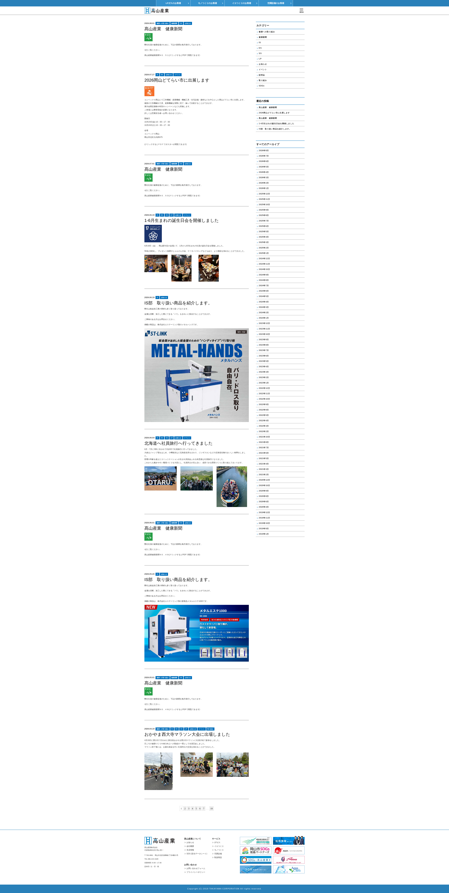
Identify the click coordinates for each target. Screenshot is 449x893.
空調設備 (218, 854)
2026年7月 (264, 156)
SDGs (261, 86)
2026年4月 (264, 172)
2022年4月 (264, 421)
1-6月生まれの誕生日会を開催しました (181, 220)
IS (157, 75)
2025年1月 (264, 253)
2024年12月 (264, 259)
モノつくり (219, 850)
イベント (178, 75)
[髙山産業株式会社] (159, 840)
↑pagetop (440, 878)
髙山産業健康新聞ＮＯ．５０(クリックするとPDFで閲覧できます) (172, 196)
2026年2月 (264, 183)
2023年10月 (264, 334)
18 (211, 808)
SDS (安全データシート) (196, 854)
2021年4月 (264, 464)
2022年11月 (264, 394)
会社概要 (190, 846)
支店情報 (190, 850)
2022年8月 (264, 410)
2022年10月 (264, 399)
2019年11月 (264, 518)
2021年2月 (264, 475)
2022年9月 (264, 404)
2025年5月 (264, 232)
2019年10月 (264, 523)
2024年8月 (264, 280)
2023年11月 (264, 329)
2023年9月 (264, 340)
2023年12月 (264, 323)
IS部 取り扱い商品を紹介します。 (178, 303)
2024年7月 (264, 286)
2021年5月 (264, 458)
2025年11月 (264, 199)
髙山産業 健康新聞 (165, 28)
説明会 (262, 75)
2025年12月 (264, 194)
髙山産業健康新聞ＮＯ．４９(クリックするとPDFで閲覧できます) (172, 555)
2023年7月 (264, 350)
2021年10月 (264, 437)
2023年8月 (264, 345)
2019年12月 (264, 512)
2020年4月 (264, 507)
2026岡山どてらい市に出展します (176, 80)
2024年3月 (264, 307)
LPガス (217, 842)
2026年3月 (264, 178)
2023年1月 (264, 383)
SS (181, 23)
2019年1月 (264, 534)
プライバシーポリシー (195, 872)
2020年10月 (264, 485)
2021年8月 (264, 442)
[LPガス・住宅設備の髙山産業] (156, 11)
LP (171, 215)
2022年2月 (264, 431)
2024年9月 (264, 275)
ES (162, 75)
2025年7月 (264, 221)
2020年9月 (264, 491)
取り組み (210, 729)
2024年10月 (264, 269)
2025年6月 (264, 226)
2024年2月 (264, 313)
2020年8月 (264, 496)
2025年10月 (264, 205)
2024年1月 (264, 318)
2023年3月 (264, 372)
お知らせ (188, 23)
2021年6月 (264, 453)
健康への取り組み (162, 23)
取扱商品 (218, 857)
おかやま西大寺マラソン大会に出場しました (187, 734)
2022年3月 (264, 426)
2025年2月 (264, 248)
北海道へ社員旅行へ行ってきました (178, 443)
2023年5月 (264, 361)
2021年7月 (264, 448)
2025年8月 (264, 215)
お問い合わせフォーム (195, 868)
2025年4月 (264, 237)
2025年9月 (264, 210)
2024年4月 (264, 302)
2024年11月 (264, 264)
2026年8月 (264, 151)
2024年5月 (264, 296)
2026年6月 (264, 161)
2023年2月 (264, 377)
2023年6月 (264, 356)
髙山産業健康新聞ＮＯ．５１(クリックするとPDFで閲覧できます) (172, 55)
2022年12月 (264, 388)
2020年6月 (264, 502)
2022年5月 (264, 415)
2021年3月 (264, 469)
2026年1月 (264, 188)
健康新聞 (174, 23)
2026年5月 (264, 167)
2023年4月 (264, 367)
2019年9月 (264, 529)
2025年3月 (264, 242)
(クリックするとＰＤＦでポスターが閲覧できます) (165, 144)
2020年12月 (264, 480)
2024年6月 (264, 291)
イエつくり (219, 846)
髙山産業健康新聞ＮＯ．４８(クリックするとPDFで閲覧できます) (172, 709)
